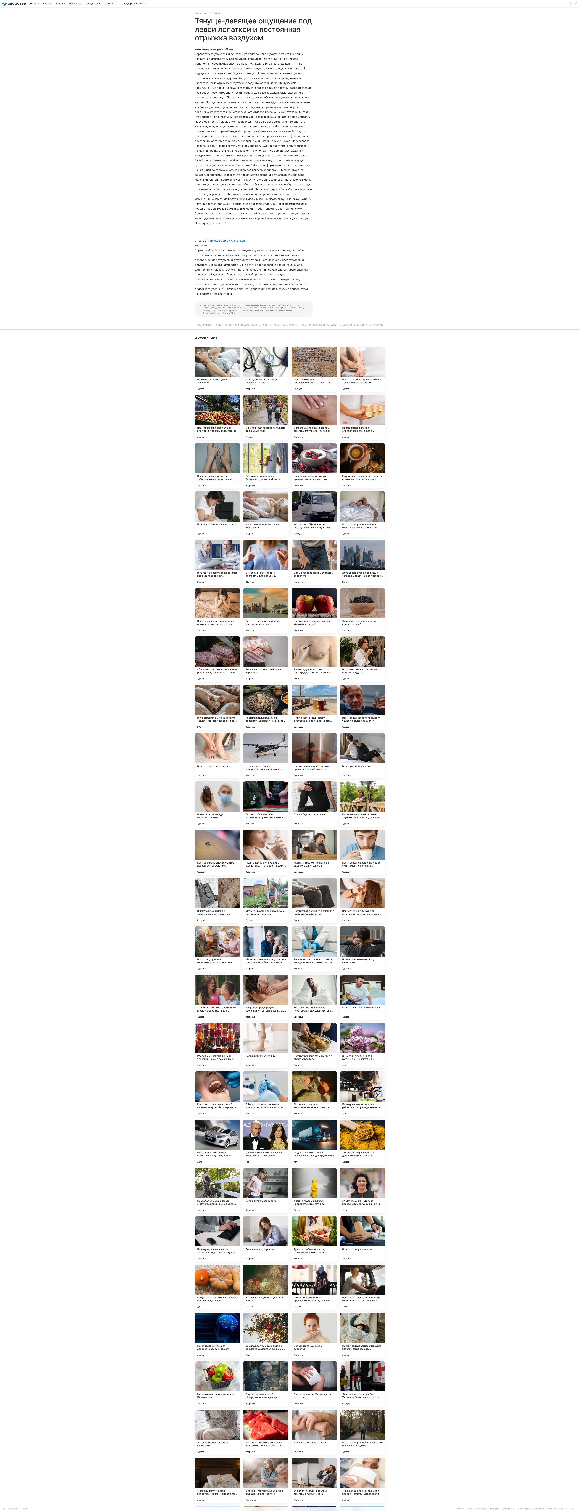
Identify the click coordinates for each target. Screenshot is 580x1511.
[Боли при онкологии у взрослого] (217, 514)
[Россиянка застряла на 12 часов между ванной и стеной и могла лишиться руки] (314, 949)
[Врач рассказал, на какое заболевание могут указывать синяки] (217, 465)
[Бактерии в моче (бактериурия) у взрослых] (314, 1384)
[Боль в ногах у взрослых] (265, 1045)
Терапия (216, 13)
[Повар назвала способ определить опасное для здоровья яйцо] (362, 417)
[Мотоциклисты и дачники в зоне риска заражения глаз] (265, 900)
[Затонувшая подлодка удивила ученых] (265, 1287)
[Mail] (4, 3)
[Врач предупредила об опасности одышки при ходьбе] (362, 1432)
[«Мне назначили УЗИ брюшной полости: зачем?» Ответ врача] (362, 1480)
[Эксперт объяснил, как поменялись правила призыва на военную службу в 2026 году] (265, 804)
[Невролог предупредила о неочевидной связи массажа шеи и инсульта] (265, 997)
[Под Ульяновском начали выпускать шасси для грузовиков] (314, 1142)
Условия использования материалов (483, 1509)
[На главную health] (16, 3)
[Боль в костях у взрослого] (314, 1432)
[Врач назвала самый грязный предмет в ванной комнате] (314, 755)
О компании (14, 1509)
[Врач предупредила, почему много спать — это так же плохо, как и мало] (362, 514)
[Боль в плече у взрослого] (265, 1239)
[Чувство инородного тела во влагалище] (265, 514)
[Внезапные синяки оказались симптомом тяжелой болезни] (314, 417)
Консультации (201, 13)
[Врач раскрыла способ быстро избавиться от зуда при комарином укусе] (217, 852)
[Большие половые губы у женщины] (217, 369)
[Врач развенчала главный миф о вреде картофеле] (314, 1045)
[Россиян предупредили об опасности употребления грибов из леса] (265, 707)
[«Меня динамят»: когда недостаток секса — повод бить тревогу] (217, 1480)
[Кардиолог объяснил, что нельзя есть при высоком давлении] (362, 465)
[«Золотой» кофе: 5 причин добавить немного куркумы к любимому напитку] (362, 1142)
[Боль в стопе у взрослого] (217, 755)
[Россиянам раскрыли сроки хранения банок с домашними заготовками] (217, 1045)
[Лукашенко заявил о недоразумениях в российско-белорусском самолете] (265, 755)
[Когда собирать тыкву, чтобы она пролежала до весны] (217, 1287)
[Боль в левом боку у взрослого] (362, 997)
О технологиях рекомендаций (531, 1509)
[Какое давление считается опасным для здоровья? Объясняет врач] (265, 369)
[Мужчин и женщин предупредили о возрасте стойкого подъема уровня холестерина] (265, 949)
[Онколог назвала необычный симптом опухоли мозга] (314, 1480)
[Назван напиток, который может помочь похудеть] (362, 659)
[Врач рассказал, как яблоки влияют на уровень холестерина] (217, 417)
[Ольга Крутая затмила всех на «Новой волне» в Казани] (265, 1142)
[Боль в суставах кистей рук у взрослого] (265, 659)
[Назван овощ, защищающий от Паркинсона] (217, 1384)
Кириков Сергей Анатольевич (228, 240)
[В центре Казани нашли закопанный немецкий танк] (217, 900)
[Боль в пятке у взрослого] (362, 1239)
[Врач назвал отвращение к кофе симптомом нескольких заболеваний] (362, 852)
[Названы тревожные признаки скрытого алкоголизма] (314, 852)
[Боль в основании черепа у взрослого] (362, 949)
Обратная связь (509, 1509)
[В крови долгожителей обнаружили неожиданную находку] (265, 1384)
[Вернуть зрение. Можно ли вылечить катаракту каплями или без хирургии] (362, 900)
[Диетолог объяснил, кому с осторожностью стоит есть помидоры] (314, 1239)
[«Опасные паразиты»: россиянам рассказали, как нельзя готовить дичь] (217, 659)
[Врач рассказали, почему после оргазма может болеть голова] (217, 610)
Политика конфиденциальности (561, 1509)
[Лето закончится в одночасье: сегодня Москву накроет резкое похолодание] (362, 562)
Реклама (26, 1509)
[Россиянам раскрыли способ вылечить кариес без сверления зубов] (217, 1094)
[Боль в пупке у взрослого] (265, 1190)
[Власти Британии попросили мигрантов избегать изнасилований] (265, 610)
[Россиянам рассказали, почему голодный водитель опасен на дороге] (362, 1287)
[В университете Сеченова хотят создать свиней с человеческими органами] (217, 707)
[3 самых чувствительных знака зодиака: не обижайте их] (265, 1480)
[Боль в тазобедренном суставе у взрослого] (314, 562)
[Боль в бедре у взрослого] (314, 804)
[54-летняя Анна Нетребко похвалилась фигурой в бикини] (362, 1190)
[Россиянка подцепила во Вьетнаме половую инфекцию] (265, 465)
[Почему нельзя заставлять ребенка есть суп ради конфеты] (362, 1094)
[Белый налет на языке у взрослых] (314, 1335)
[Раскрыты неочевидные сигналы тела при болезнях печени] (362, 369)
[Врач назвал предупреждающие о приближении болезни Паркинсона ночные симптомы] (314, 900)
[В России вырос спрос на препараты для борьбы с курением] (265, 562)
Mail (5, 1509)
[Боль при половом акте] (362, 755)
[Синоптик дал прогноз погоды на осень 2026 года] (265, 417)
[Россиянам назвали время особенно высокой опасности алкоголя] (314, 707)
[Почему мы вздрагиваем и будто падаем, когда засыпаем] (362, 1335)
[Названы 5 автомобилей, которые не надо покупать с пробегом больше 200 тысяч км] (217, 1142)
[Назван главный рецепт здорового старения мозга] (217, 1335)
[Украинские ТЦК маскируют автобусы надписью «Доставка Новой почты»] (314, 514)
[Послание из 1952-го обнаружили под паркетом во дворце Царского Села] (314, 369)
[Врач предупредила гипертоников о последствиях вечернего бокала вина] (217, 949)
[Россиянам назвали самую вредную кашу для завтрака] (314, 465)
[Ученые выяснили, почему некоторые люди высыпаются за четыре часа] (314, 997)
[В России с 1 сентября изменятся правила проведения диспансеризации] (217, 562)
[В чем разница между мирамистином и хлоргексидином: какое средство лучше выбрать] (217, 804)
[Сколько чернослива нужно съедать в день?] (362, 610)
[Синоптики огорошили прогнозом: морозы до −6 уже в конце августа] (314, 1287)
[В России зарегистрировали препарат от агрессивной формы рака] (265, 1094)
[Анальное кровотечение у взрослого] (217, 1432)
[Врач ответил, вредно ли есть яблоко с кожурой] (314, 610)
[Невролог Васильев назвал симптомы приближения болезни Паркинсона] (217, 1190)
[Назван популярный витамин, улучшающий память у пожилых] (362, 804)
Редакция (460, 1509)
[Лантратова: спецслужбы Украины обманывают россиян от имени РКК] (362, 1384)
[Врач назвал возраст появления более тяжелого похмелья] (362, 707)
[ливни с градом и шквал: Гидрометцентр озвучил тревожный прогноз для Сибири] (314, 1190)
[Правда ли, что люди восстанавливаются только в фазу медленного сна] (314, 1094)
